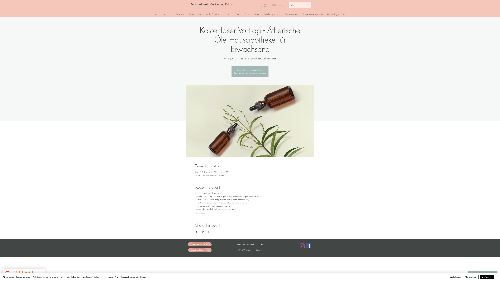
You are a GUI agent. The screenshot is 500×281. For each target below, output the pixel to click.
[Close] (496, 277)
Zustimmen (487, 277)
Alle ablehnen (470, 277)
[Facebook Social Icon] (308, 245)
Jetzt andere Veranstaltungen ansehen (250, 73)
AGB (261, 244)
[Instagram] (302, 245)
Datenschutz (251, 244)
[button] (263, 5)
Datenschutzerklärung (137, 277)
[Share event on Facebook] (196, 232)
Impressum (241, 244)
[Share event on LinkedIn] (209, 232)
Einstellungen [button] (455, 277)
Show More (200, 213)
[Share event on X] (203, 232)
